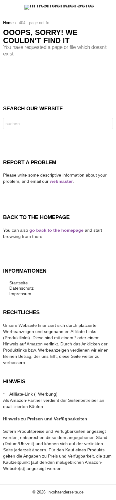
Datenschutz (21, 288)
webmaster (61, 181)
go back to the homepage (56, 230)
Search (107, 124)
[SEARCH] (109, 7)
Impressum (20, 293)
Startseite (18, 282)
